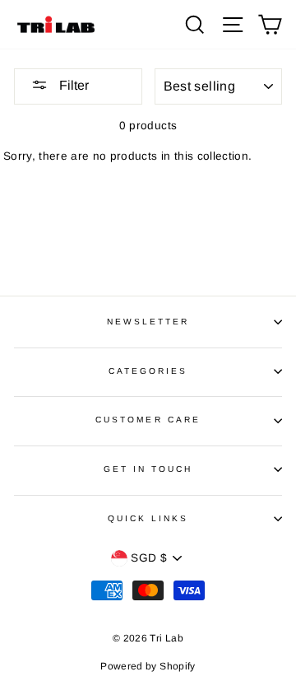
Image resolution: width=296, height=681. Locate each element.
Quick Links (148, 518)
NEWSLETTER (148, 321)
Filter (72, 85)
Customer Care (148, 419)
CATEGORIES (148, 370)
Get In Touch (148, 468)
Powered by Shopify (147, 666)
